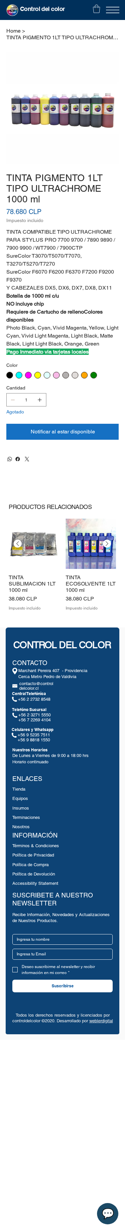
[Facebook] (17, 459)
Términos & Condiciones (35, 845)
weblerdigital (101, 1020)
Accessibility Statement (35, 883)
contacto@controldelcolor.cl (36, 685)
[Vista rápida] (34, 544)
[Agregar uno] (39, 399)
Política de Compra (30, 864)
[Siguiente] (107, 544)
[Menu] (112, 10)
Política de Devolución (33, 873)
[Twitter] (27, 459)
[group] (62, 568)
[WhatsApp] (9, 459)
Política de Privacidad (33, 855)
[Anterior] (18, 544)
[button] (96, 9)
